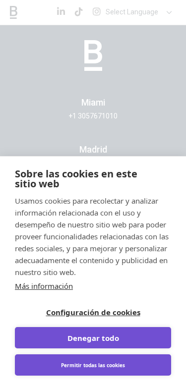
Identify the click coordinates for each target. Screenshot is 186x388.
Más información (44, 286)
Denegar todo (93, 338)
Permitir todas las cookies (93, 365)
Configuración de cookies (93, 312)
